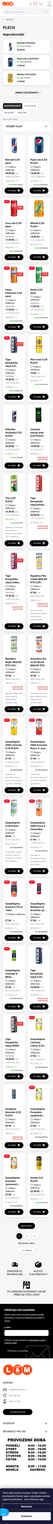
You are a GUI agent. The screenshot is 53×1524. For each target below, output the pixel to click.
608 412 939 (14, 1401)
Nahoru (29, 1250)
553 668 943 (14, 1395)
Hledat (46, 12)
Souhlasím (26, 1516)
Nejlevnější (30, 106)
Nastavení (26, 1506)
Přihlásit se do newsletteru (18, 1351)
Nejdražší (9, 113)
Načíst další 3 (26, 1226)
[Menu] (49, 3)
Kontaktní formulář (17, 1412)
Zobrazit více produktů (26, 93)
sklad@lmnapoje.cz (18, 1389)
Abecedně (22, 113)
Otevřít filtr (14, 126)
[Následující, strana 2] (27, 1236)
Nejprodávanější (12, 106)
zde (41, 1499)
